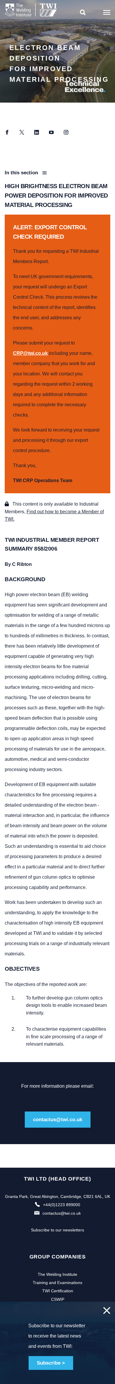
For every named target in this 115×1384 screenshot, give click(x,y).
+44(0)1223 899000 (61, 1204)
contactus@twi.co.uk (57, 1119)
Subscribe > (51, 1363)
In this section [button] (22, 172)
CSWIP (57, 1299)
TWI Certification (57, 1290)
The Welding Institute (57, 1274)
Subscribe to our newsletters (57, 1230)
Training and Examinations (57, 1282)
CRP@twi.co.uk (30, 353)
